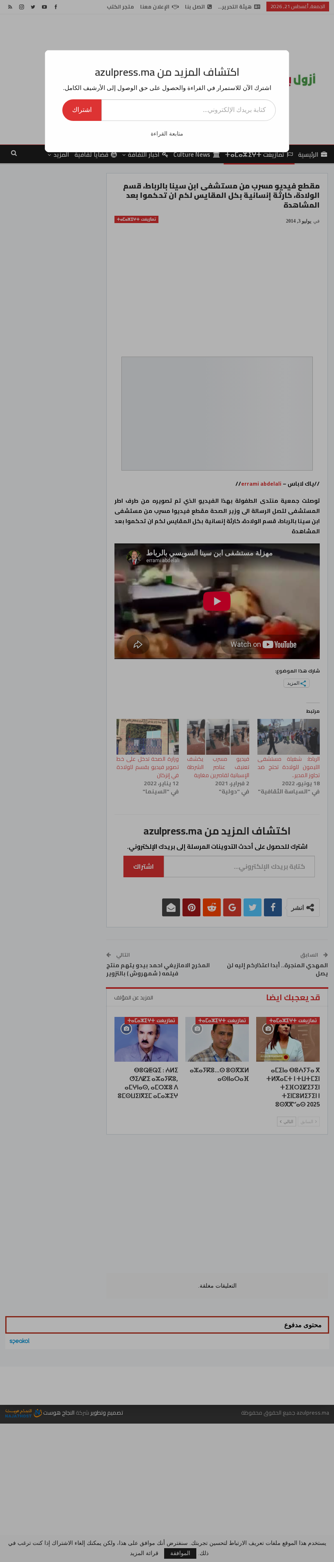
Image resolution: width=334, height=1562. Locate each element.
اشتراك (82, 109)
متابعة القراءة (167, 134)
